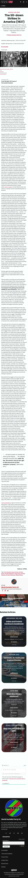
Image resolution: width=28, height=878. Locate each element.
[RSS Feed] (22, 833)
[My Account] (23, 2)
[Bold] (3, 774)
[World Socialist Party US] (7, 2)
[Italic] (5, 774)
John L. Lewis (8, 187)
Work (18, 12)
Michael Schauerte (14, 742)
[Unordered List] (11, 774)
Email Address (6, 840)
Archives (10, 12)
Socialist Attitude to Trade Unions (12, 573)
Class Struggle (7, 572)
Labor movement (10, 618)
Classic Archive (14, 572)
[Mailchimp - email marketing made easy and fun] (21, 846)
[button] (26, 2)
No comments (14, 641)
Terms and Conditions (6, 853)
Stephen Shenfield (14, 636)
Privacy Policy (4, 857)
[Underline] (6, 774)
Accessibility (4, 850)
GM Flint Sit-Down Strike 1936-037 (6, 69)
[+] (19, 773)
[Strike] (8, 774)
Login (24, 765)
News (17, 618)
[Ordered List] (9, 774)
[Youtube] (18, 833)
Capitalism (12, 654)
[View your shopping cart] (20, 2)
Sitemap (3, 866)
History (12, 690)
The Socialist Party (6, 503)
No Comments (4, 46)
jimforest (2, 71)
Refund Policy (4, 863)
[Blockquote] (12, 774)
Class (15, 12)
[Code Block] (14, 774)
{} (17, 773)
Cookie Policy (4, 860)
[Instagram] (14, 833)
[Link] (15, 774)
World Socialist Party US (14, 35)
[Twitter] (10, 833)
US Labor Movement (10, 575)
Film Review (14, 725)
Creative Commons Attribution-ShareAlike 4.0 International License (14, 874)
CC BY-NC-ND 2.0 (3, 74)
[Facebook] (6, 833)
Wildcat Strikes (19, 575)
